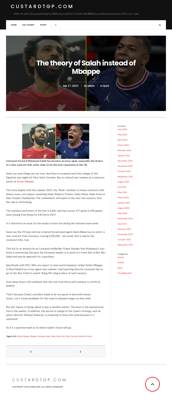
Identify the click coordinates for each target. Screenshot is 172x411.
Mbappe (33, 336)
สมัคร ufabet (28, 25)
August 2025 (123, 181)
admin (91, 85)
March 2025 (123, 197)
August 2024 (123, 208)
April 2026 (122, 139)
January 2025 (124, 202)
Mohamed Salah (43, 336)
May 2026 (122, 134)
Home (14, 25)
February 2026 (124, 150)
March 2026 (123, 145)
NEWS (121, 262)
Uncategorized (124, 273)
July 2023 (122, 223)
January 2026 (124, 155)
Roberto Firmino (85, 336)
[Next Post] (80, 351)
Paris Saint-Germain (69, 336)
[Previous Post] (31, 351)
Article (121, 257)
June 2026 (122, 129)
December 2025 (125, 160)
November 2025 (125, 166)
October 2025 (124, 171)
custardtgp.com (42, 6)
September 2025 (125, 176)
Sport (43, 25)
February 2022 (124, 229)
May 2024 (122, 213)
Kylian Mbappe (25, 181)
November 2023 (125, 218)
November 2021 (125, 234)
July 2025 (122, 187)
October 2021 (124, 239)
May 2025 (122, 192)
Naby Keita (55, 336)
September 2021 (125, 244)
